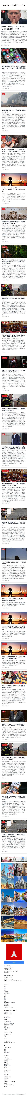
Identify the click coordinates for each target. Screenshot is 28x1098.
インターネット (8, 1059)
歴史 (5, 998)
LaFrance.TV (10, 975)
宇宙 (5, 1068)
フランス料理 (7, 1021)
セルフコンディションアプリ (11, 971)
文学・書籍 (6, 1052)
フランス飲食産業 (8, 1025)
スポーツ (6, 1074)
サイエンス (6, 1055)
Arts (5, 1045)
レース (5, 1086)
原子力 (5, 1067)
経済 (5, 988)
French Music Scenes (9, 1042)
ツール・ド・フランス (9, 1081)
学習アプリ (6, 972)
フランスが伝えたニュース (10, 1010)
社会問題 (6, 991)
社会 (5, 986)
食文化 (5, 1019)
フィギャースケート (9, 1084)
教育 (5, 996)
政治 (5, 990)
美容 (5, 1036)
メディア (6, 1062)
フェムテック (7, 1070)
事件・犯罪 (6, 993)
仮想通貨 (6, 1064)
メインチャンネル (8, 977)
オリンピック (7, 1077)
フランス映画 (7, 1047)
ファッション (7, 1034)
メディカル (6, 1058)
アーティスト (7, 1041)
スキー (5, 1080)
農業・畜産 (6, 1028)
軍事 (5, 999)
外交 (5, 995)
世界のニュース (8, 1014)
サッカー (6, 1078)
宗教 (5, 1001)
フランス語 (6, 1005)
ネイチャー (6, 1072)
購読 (14, 962)
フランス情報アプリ (9, 968)
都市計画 (6, 1004)
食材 (5, 1026)
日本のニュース (8, 1012)
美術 (5, 1050)
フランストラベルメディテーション (12, 981)
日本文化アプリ (8, 969)
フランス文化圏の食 (9, 1023)
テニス (5, 1083)
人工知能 (6, 1061)
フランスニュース (8, 979)
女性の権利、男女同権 (9, 1002)
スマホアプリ (7, 966)
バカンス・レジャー (9, 1007)
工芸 (5, 1049)
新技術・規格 (7, 1065)
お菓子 (5, 1029)
